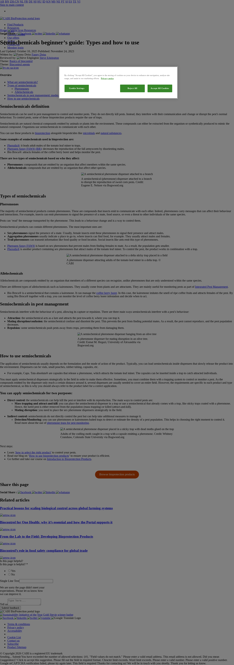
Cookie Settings (76, 88)
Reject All (132, 88)
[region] (118, 82)
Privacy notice (107, 78)
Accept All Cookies (160, 88)
